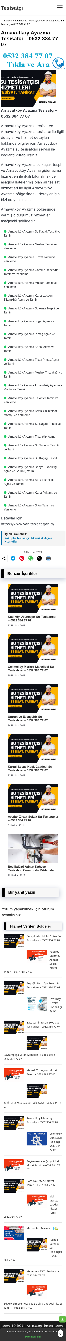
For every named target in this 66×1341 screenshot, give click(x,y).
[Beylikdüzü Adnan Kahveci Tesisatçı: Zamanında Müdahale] (33, 861)
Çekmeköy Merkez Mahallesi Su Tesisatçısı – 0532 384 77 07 (31, 668)
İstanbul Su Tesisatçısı (27, 20)
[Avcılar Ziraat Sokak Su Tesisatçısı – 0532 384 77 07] (33, 811)
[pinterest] (21, 558)
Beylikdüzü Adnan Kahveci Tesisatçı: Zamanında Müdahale (31, 868)
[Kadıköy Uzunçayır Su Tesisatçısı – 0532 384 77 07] (33, 611)
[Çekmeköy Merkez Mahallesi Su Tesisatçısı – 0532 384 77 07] (33, 661)
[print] (48, 558)
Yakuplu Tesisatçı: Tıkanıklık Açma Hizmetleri (28, 540)
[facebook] (13, 558)
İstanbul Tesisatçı (54, 1325)
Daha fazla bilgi (33, 1336)
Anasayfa (7, 20)
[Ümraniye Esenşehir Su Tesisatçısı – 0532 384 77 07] (33, 711)
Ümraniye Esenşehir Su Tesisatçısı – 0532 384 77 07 (28, 718)
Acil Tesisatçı (34, 1325)
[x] (39, 558)
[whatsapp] (30, 558)
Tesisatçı (12, 8)
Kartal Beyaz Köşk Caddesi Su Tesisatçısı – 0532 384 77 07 (30, 768)
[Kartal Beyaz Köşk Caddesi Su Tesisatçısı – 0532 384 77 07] (33, 761)
